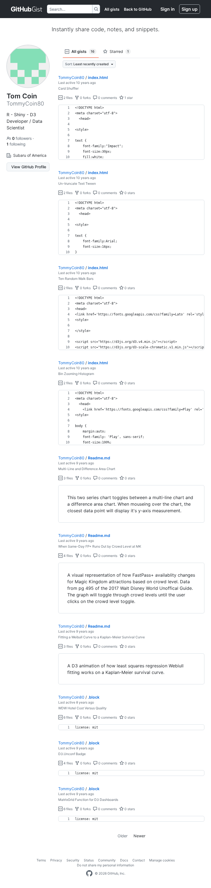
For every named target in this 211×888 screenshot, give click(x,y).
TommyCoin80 (71, 77)
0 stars (129, 193)
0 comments (107, 98)
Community (107, 860)
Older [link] (122, 835)
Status (89, 860)
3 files (68, 478)
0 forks (85, 98)
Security (72, 860)
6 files (68, 717)
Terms (41, 860)
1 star (128, 98)
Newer (139, 835)
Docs (124, 860)
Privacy (56, 860)
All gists (112, 9)
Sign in (167, 9)
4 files (68, 556)
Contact (138, 860)
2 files (68, 98)
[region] (131, 132)
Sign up (190, 9)
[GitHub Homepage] (89, 873)
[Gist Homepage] (27, 9)
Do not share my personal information (105, 865)
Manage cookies (162, 860)
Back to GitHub (138, 9)
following (16, 144)
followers (22, 138)
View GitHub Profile (28, 166)
